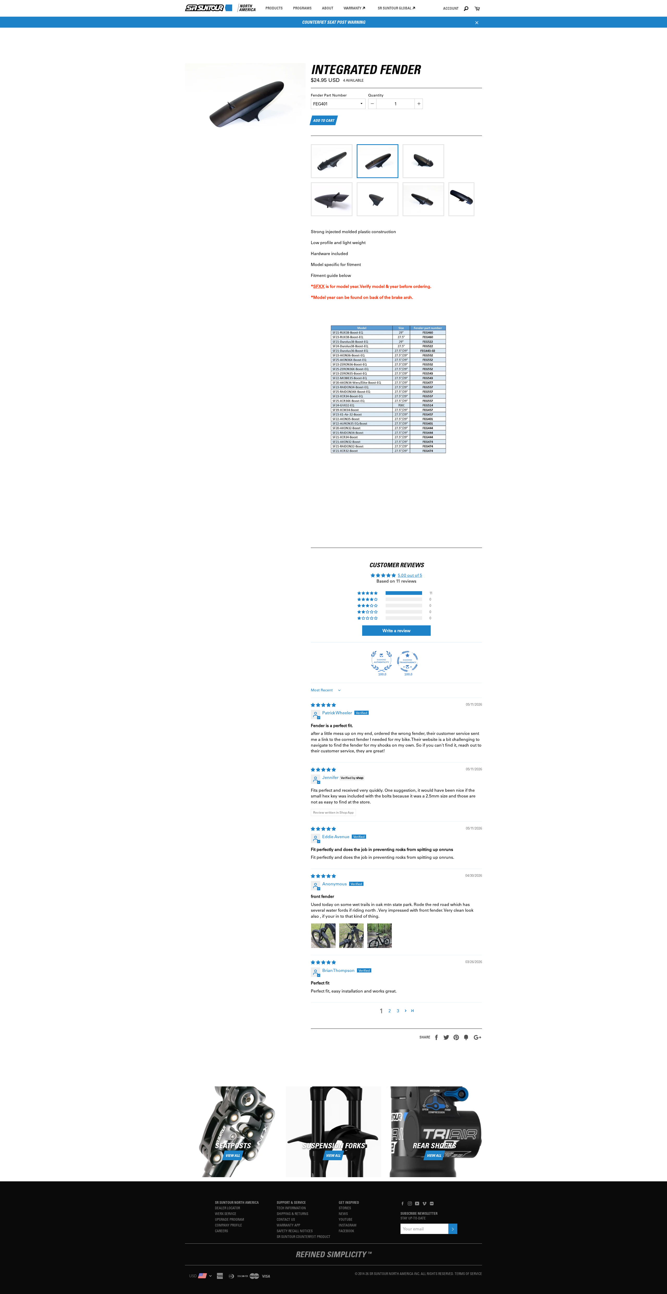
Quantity (376, 95)
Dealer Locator (227, 1208)
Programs (302, 8)
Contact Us (286, 1219)
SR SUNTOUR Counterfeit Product (303, 1236)
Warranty (353, 8)
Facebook (346, 1231)
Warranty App (288, 1225)
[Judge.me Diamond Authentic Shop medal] (381, 661)
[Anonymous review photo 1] (323, 935)
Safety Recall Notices (295, 1231)
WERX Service (225, 1213)
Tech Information (291, 1208)
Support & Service (291, 1202)
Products (274, 8)
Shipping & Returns (292, 1213)
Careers (221, 1231)
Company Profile (228, 1225)
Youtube (346, 1219)
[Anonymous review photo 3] (379, 935)
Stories (345, 1208)
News (343, 1213)
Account (451, 8)
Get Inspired (349, 1202)
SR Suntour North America (237, 1202)
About (327, 8)
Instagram (347, 1225)
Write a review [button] (396, 630)
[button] (367, 593)
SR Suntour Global (395, 8)
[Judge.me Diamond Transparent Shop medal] (407, 661)
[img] (323, 705)
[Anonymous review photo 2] (351, 935)
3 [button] (398, 1010)
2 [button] (389, 1010)
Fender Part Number (329, 95)
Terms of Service (468, 1273)
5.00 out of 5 (410, 575)
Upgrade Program (229, 1219)
